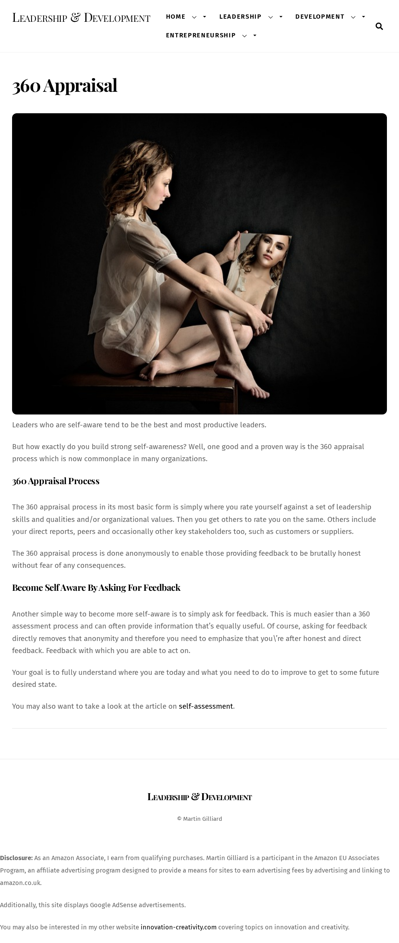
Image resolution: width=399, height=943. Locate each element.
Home (176, 16)
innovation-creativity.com (179, 927)
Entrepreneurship (201, 35)
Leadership (240, 16)
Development (319, 16)
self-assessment (206, 706)
